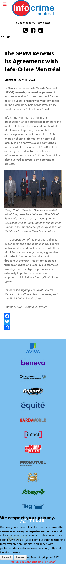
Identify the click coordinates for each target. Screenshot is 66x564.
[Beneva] (33, 363)
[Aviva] (33, 348)
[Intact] (33, 435)
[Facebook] (33, 316)
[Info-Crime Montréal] (33, 8)
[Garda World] (33, 420)
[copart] (33, 391)
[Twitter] (33, 322)
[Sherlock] (33, 478)
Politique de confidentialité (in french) (33, 561)
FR (3, 36)
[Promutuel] (33, 463)
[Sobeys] (33, 492)
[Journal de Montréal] (33, 449)
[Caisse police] (33, 377)
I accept (6, 557)
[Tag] (33, 506)
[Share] (33, 327)
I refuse (20, 557)
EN (8, 36)
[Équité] (33, 406)
